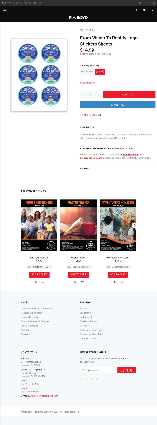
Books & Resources (30, 317)
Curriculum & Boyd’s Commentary (37, 308)
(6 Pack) (100, 71)
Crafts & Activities (29, 325)
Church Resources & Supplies (35, 321)
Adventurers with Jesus (118, 257)
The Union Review (88, 321)
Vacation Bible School (31, 313)
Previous (22, 225)
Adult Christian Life (39, 257)
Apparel (25, 330)
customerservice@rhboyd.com (43, 396)
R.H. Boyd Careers (88, 338)
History (83, 308)
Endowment (86, 317)
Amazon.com (131, 154)
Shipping (84, 54)
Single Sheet (87, 71)
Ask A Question (87, 83)
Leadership (85, 313)
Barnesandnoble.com (91, 158)
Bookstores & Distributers (92, 334)
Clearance (26, 334)
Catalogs (84, 325)
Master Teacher (78, 257)
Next (135, 225)
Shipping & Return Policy (91, 330)
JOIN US (127, 370)
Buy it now (117, 105)
